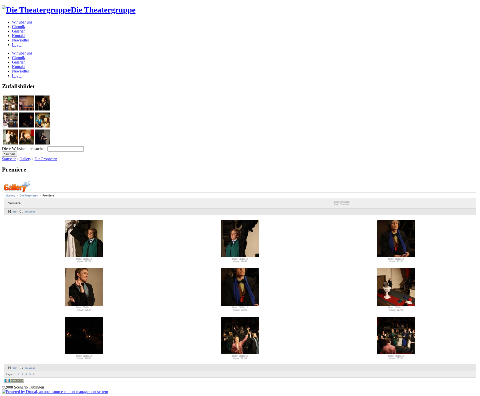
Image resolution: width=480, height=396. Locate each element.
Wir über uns (22, 22)
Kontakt (18, 36)
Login (17, 44)
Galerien (19, 31)
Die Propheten (45, 159)
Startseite (9, 159)
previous (30, 211)
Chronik (18, 26)
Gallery (25, 159)
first (14, 211)
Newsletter (20, 40)
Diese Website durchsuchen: (25, 148)
